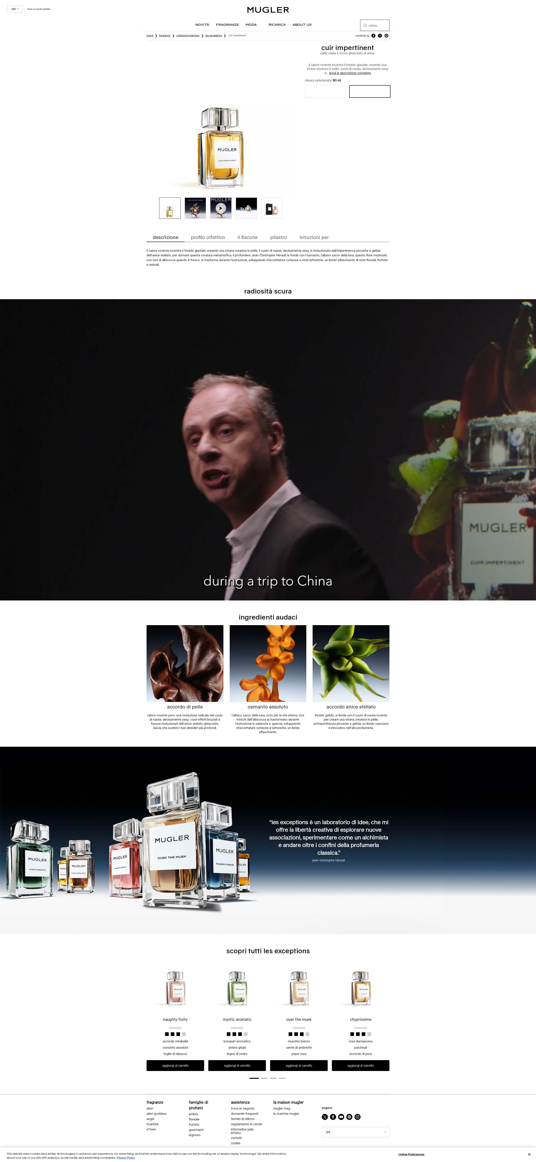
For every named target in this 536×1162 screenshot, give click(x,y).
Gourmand (196, 1129)
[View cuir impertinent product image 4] (246, 208)
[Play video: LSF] (220, 208)
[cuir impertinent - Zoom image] (221, 119)
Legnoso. (195, 1135)
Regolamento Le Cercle (246, 1124)
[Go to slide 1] (254, 1078)
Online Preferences (411, 1154)
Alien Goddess (157, 1113)
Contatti (236, 1138)
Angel (150, 1119)
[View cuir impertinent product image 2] (195, 208)
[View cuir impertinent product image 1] (169, 208)
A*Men (151, 1129)
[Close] (529, 1154)
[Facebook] (333, 1117)
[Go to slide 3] (273, 1078)
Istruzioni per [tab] (314, 237)
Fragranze (155, 1102)
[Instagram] (357, 1117)
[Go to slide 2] (264, 1078)
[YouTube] (341, 1117)
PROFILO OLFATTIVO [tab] (208, 237)
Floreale (194, 1119)
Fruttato (194, 1124)
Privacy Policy (126, 1157)
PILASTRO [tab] (278, 237)
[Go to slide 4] (282, 1078)
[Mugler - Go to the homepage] (268, 10)
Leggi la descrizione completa (350, 73)
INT (14, 9)
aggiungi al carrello (175, 1065)
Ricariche (152, 1124)
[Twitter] (325, 1117)
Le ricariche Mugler (286, 1113)
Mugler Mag (281, 1108)
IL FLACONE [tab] (247, 237)
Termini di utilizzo (243, 1119)
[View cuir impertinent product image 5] (272, 208)
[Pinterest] (349, 1117)
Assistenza (240, 1102)
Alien (150, 1108)
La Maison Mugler (288, 1102)
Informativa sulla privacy (242, 1131)
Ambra (193, 1114)
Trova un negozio (243, 1108)
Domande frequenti (244, 1113)
